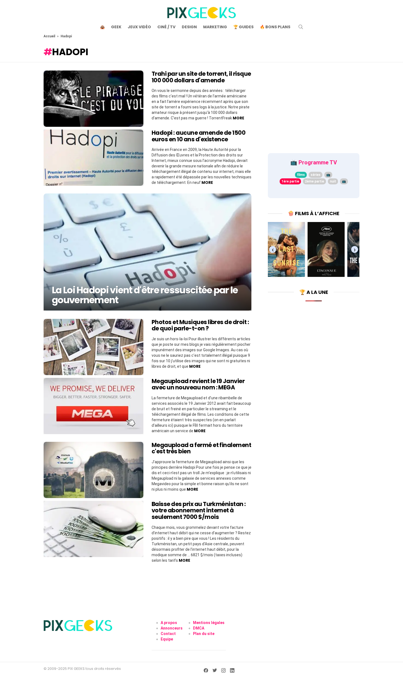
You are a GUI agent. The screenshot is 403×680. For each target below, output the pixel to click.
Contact (168, 633)
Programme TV (318, 162)
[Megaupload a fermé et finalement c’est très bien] (93, 470)
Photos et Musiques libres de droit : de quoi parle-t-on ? (200, 325)
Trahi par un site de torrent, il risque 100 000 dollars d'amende (201, 77)
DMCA (198, 628)
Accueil (49, 36)
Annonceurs (172, 628)
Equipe (167, 639)
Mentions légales (209, 622)
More (238, 118)
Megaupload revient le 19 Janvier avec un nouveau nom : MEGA (198, 384)
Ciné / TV (166, 27)
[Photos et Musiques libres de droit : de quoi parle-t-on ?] (93, 347)
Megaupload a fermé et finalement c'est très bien (201, 448)
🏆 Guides (243, 27)
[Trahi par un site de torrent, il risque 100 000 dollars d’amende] (93, 99)
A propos (169, 622)
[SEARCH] (301, 27)
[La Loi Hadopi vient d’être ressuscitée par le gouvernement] (147, 251)
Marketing (215, 27)
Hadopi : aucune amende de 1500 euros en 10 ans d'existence (198, 136)
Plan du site (203, 633)
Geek (116, 27)
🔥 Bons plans (275, 27)
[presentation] (272, 249)
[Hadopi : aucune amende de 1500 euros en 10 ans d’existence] (93, 158)
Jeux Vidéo (139, 27)
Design (189, 27)
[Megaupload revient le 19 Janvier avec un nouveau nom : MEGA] (93, 406)
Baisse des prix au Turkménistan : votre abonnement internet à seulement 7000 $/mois (199, 510)
